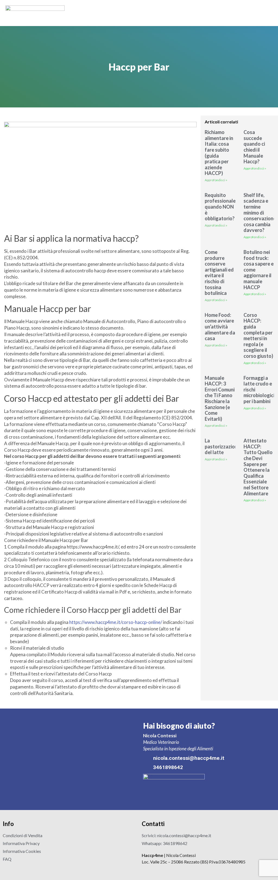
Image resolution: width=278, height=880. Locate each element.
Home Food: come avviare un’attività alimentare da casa (220, 326)
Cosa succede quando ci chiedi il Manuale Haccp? (254, 146)
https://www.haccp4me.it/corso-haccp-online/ (115, 622)
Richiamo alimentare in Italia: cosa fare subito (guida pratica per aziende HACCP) (219, 152)
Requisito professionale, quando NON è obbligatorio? (221, 206)
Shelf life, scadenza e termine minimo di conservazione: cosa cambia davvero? (260, 212)
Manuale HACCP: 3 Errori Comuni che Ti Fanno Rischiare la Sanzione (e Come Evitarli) (220, 398)
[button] (269, 13)
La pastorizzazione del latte (222, 446)
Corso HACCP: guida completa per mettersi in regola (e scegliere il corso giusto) (258, 335)
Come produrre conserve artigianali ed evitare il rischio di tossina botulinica (219, 272)
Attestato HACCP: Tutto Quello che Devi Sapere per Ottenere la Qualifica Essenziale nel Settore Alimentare (258, 467)
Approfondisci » (216, 180)
